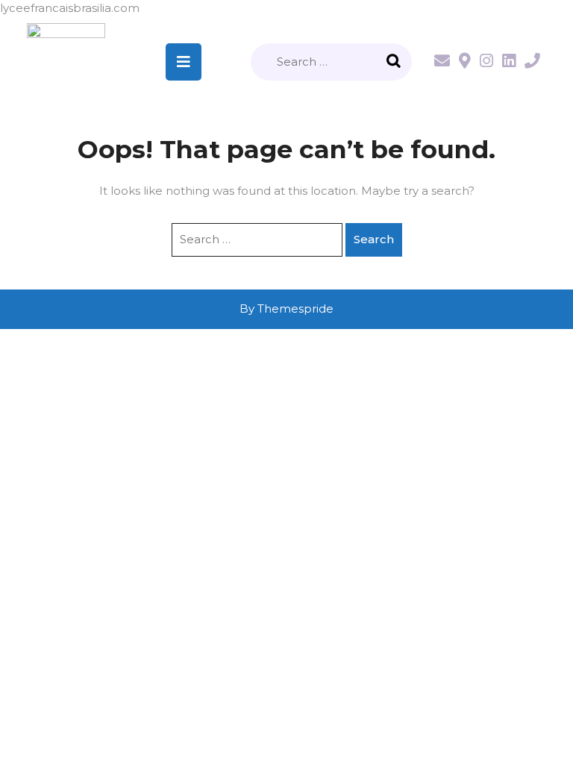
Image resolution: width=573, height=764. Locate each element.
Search (395, 62)
